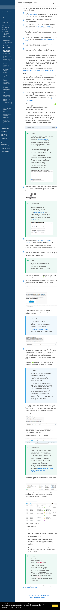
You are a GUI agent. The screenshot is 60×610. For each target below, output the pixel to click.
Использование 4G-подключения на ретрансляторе (7, 108)
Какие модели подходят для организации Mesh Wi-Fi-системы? (7, 38)
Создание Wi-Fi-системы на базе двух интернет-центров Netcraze (7, 49)
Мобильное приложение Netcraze (6, 139)
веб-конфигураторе (33, 14)
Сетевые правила (5, 128)
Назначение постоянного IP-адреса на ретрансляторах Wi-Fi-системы (7, 85)
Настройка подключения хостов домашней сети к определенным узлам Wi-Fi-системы (7, 76)
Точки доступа (5, 27)
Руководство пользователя (24, 2)
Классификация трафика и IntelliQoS (6, 125)
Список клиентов (6, 25)
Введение (3, 14)
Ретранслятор (34, 219)
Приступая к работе (6, 11)
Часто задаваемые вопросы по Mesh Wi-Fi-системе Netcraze (7, 61)
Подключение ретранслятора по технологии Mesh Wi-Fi (7, 55)
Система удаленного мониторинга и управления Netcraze (6, 144)
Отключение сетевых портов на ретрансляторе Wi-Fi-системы (7, 113)
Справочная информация (4, 135)
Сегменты (4, 29)
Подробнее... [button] (18, 607)
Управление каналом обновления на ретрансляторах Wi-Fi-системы (7, 120)
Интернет (3, 19)
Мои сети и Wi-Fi (5, 22)
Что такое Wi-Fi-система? (6, 34)
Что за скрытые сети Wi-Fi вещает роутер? (7, 91)
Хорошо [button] (55, 606)
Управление (4, 131)
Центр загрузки (5, 151)
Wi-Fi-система (5, 31)
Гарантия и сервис (5, 148)
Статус (2, 17)
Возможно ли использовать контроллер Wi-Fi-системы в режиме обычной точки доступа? (7, 97)
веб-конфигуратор (39, 212)
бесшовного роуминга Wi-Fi (44, 139)
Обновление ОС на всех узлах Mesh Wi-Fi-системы (7, 104)
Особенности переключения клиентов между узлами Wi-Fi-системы (7, 68)
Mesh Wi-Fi (5, 45)
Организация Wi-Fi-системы (7, 43)
